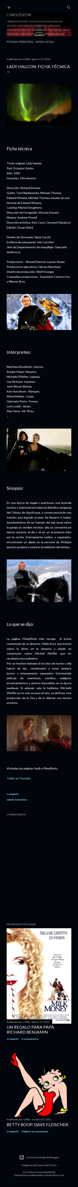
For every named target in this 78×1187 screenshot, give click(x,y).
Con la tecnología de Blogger (42, 1157)
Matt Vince (50, 1165)
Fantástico (21, 799)
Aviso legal (45, 41)
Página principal (20, 41)
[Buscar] (68, 6)
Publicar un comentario (35, 1131)
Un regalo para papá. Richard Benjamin (31, 1029)
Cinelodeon (19, 14)
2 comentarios (30, 1038)
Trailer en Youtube (19, 778)
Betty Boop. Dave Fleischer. (38, 1124)
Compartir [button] (13, 794)
